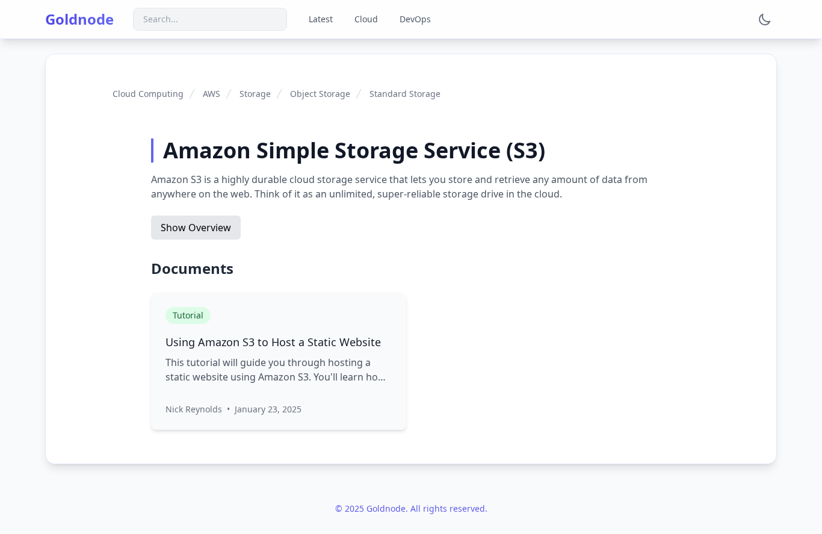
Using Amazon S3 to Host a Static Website (273, 342)
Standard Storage (404, 93)
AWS (211, 93)
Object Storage (320, 93)
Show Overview (196, 227)
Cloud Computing (148, 93)
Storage (255, 93)
